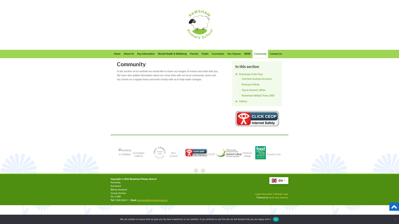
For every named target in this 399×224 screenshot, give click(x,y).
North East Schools (278, 197)
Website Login (281, 194)
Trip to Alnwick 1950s (253, 90)
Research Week (251, 84)
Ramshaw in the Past (251, 74)
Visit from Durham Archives (257, 79)
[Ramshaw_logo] (199, 42)
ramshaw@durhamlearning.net (152, 200)
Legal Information (263, 194)
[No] (395, 219)
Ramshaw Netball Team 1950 (258, 95)
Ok (275, 219)
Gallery (243, 101)
